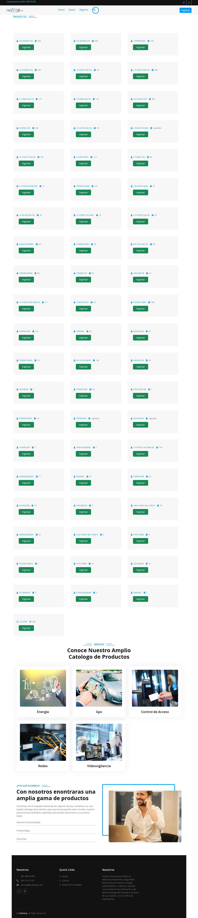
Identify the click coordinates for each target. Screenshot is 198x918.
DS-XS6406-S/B (83, 41)
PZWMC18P (138, 476)
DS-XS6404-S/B (26, 41)
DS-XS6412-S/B (140, 99)
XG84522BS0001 (26, 534)
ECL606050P (24, 592)
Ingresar (185, 10)
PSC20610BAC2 (26, 563)
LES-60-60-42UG (140, 186)
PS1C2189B (81, 563)
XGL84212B (138, 360)
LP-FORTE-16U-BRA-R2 (143, 447)
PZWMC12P (81, 273)
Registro (83, 9)
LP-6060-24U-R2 (83, 99)
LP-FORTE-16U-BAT (85, 215)
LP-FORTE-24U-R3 (141, 215)
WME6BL (80, 476)
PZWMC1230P (139, 302)
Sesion (72, 9)
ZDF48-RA (23, 389)
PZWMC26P (24, 447)
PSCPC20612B (139, 389)
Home (61, 9)
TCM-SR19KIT (82, 302)
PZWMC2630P (25, 418)
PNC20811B (138, 273)
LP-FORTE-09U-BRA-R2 (29, 302)
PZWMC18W (24, 331)
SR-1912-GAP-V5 (140, 244)
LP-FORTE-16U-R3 (27, 157)
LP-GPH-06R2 (82, 157)
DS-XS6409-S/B (26, 70)
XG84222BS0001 (26, 476)
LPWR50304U (139, 41)
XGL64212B (138, 331)
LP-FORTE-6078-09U (28, 186)
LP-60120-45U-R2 (27, 215)
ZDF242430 (138, 418)
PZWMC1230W (83, 186)
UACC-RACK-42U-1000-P (144, 505)
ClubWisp (23, 913)
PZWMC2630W (25, 273)
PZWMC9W (81, 418)
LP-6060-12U (139, 157)
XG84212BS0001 (83, 447)
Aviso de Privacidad (71, 884)
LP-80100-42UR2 (140, 128)
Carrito (65, 880)
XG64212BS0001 (26, 244)
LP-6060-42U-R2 (26, 99)
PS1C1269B (138, 534)
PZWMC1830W (25, 360)
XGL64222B (138, 563)
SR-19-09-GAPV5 (83, 360)
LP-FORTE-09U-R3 (141, 70)
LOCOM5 (23, 621)
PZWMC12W (24, 128)
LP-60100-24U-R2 (84, 128)
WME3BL (80, 331)
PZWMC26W (81, 389)
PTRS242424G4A (83, 592)
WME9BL (137, 592)
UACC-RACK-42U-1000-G (87, 534)
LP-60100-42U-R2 (84, 70)
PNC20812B (81, 505)
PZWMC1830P (82, 244)
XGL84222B (24, 505)
